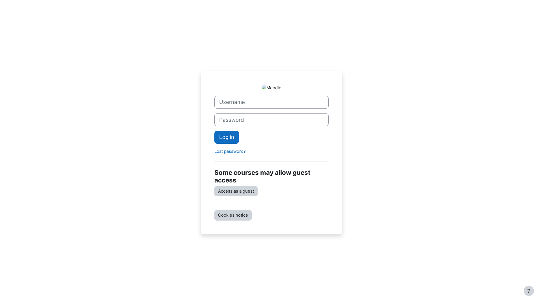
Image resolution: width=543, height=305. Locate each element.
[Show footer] (529, 291)
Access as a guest (236, 191)
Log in (226, 137)
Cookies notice (233, 215)
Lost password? (230, 151)
